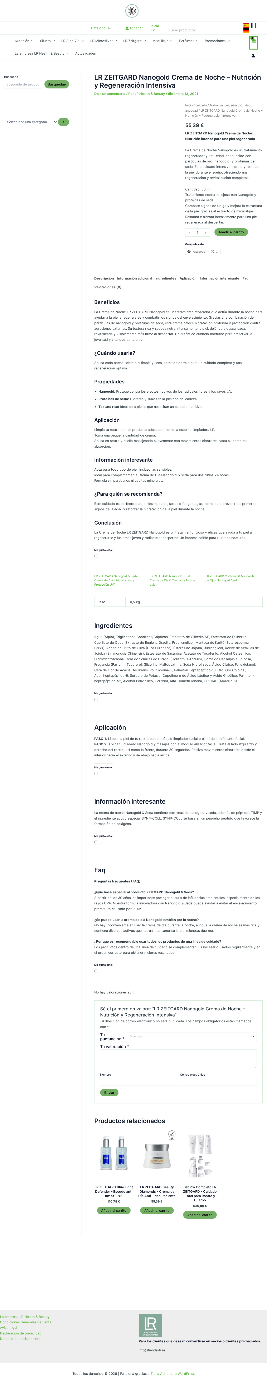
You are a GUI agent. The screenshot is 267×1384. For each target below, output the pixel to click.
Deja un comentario (109, 94)
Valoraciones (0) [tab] (108, 287)
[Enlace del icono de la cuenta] (253, 55)
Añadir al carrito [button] (113, 1210)
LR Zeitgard (132, 41)
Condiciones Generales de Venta (25, 1322)
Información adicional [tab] (134, 278)
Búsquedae (57, 84)
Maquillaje (160, 41)
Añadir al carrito (231, 232)
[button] (101, 28)
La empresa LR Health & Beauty (39, 53)
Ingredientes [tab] (165, 278)
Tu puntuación (112, 1037)
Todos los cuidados (224, 105)
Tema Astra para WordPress (173, 1373)
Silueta (45, 41)
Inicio (189, 105)
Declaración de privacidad (21, 1333)
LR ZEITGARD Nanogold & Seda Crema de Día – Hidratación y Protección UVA (116, 580)
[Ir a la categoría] (63, 122)
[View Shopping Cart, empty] (253, 42)
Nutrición (22, 41)
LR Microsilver (101, 41)
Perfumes (186, 41)
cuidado (201, 105)
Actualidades (85, 53)
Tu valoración (114, 1046)
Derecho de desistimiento (20, 1339)
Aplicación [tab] (188, 278)
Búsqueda (11, 77)
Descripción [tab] (104, 278)
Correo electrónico (192, 1074)
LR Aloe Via (70, 41)
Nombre (105, 1074)
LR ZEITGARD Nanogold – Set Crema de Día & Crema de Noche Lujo (172, 580)
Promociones (215, 41)
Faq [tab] (245, 278)
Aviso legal (8, 1327)
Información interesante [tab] (219, 278)
